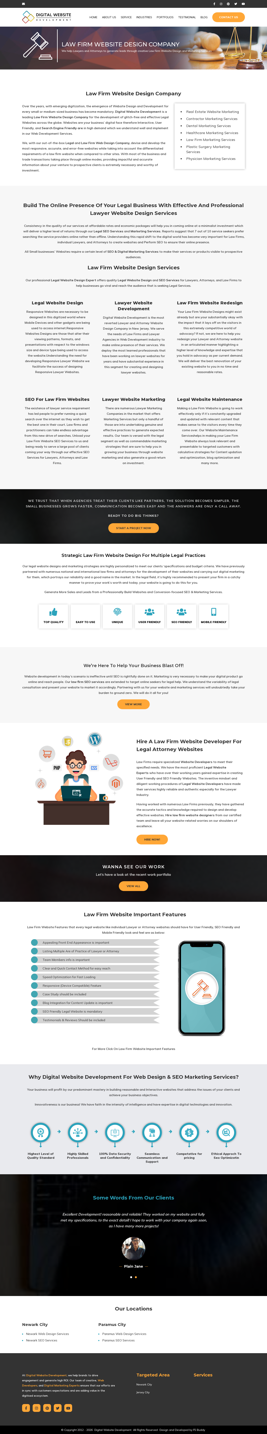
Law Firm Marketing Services (210, 139)
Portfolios (165, 17)
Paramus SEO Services (118, 1334)
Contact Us (228, 17)
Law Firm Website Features (47, 927)
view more (133, 704)
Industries (144, 17)
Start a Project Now (133, 528)
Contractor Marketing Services (211, 118)
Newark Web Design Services (47, 1328)
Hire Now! (152, 839)
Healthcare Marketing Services (212, 133)
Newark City (144, 1378)
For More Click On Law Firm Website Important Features (133, 1049)
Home (93, 17)
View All (133, 886)
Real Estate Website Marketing (212, 111)
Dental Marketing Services (208, 126)
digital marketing (231, 572)
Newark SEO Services (41, 1334)
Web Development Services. (52, 133)
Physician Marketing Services (211, 158)
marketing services (191, 687)
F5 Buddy (199, 1424)
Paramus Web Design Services (124, 1328)
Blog (204, 17)
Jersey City (143, 1386)
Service (126, 17)
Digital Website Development (138, 112)
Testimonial (187, 17)
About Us (109, 17)
